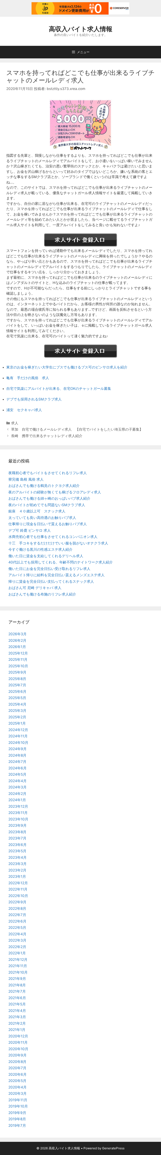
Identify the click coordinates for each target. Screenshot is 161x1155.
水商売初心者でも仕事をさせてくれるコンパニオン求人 (52, 537)
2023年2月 (17, 870)
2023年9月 (17, 825)
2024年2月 (17, 794)
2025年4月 (17, 704)
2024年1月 (17, 800)
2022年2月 (17, 947)
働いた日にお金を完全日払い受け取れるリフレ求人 (49, 569)
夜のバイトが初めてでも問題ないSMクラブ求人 (46, 505)
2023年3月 (17, 864)
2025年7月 (17, 685)
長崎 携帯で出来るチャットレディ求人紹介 (46, 436)
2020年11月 (18, 1042)
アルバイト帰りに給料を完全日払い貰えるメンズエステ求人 (56, 575)
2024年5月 (17, 774)
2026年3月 (17, 634)
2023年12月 (18, 806)
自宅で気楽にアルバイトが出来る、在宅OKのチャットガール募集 (58, 388)
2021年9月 (17, 979)
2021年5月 (17, 1004)
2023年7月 (17, 838)
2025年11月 (17, 659)
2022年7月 (17, 915)
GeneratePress (113, 1148)
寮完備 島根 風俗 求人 (26, 479)
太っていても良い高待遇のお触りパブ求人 (42, 518)
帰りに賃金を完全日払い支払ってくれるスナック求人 (51, 581)
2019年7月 (17, 1125)
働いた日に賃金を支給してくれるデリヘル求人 (45, 556)
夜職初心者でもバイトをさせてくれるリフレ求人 (47, 473)
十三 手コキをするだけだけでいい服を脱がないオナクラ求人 (58, 543)
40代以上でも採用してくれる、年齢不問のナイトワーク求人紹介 (60, 562)
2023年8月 (17, 832)
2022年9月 (17, 902)
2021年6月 (17, 998)
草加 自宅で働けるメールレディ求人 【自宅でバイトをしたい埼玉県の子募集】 (77, 429)
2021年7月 (17, 991)
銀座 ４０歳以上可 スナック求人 (36, 511)
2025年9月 (17, 672)
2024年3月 (17, 787)
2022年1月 (17, 953)
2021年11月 (17, 966)
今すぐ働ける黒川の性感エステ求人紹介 (40, 549)
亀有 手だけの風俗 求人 (27, 378)
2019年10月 (18, 1106)
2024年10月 (18, 742)
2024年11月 (18, 736)
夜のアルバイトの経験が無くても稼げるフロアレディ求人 (54, 492)
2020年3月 (17, 1093)
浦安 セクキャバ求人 (24, 410)
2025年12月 (18, 653)
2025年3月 (17, 710)
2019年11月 (17, 1100)
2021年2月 (17, 1023)
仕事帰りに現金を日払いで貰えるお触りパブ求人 (47, 524)
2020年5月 (17, 1081)
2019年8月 (17, 1119)
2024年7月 (17, 762)
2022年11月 (17, 889)
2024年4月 (17, 781)
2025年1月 (17, 723)
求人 (14, 423)
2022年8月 (17, 908)
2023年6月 (17, 845)
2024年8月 (17, 755)
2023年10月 (18, 819)
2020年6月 (17, 1074)
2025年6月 (17, 691)
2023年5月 (17, 851)
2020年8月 (17, 1062)
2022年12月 (18, 883)
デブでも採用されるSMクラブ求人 (34, 399)
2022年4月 (17, 934)
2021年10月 (18, 972)
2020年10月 (18, 1049)
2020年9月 (17, 1055)
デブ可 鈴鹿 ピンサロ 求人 (29, 530)
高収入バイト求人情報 (80, 29)
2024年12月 (18, 730)
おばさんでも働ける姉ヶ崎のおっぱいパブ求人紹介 (49, 498)
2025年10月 (18, 666)
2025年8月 (17, 679)
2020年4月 (17, 1087)
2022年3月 (17, 940)
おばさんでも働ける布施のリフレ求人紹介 (42, 594)
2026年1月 (17, 647)
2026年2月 (17, 640)
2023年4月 (17, 857)
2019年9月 (17, 1113)
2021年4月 (17, 1011)
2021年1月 (16, 1030)
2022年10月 (18, 896)
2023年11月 (18, 813)
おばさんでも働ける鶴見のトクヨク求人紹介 (44, 486)
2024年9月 (17, 749)
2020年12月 (18, 1036)
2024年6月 (17, 768)
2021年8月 (17, 985)
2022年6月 (17, 921)
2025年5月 (17, 698)
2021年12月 (17, 959)
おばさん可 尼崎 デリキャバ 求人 (34, 588)
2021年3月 (17, 1017)
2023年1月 (17, 876)
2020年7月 (17, 1068)
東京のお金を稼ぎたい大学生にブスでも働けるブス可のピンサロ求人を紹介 (66, 367)
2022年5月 (17, 927)
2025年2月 (17, 717)
